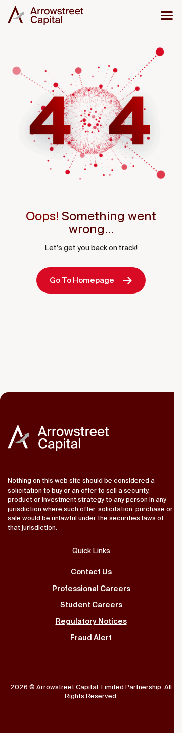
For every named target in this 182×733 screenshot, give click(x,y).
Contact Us (91, 571)
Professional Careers (91, 588)
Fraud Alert (91, 637)
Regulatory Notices (91, 621)
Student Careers (91, 604)
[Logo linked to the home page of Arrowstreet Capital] (45, 15)
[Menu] (167, 15)
